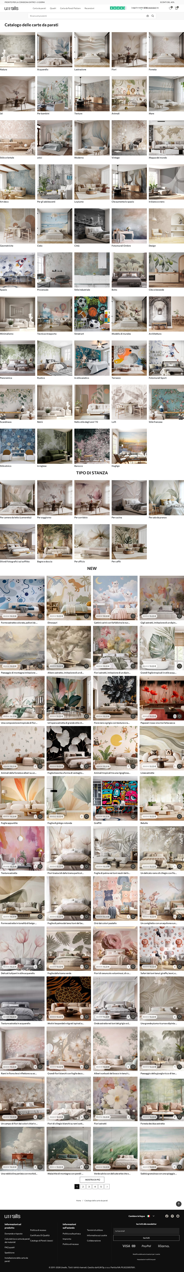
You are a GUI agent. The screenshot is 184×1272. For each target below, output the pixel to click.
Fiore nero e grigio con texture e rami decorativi (112, 722)
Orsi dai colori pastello (105, 923)
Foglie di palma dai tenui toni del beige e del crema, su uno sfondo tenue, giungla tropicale (66, 923)
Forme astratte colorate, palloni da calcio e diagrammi (19, 622)
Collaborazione (94, 1240)
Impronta (67, 1239)
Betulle (144, 823)
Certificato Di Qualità (39, 1235)
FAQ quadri (10, 1247)
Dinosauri (52, 622)
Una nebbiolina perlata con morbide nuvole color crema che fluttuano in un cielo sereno (19, 1173)
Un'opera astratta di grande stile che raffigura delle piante (66, 722)
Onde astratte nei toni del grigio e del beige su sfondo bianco (112, 1023)
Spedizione (9, 1252)
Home (78, 1200)
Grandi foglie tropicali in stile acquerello (159, 672)
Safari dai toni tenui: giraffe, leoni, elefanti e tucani (159, 973)
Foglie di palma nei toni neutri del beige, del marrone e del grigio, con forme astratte (112, 873)
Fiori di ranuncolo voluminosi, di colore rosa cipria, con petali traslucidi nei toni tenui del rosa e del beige (112, 973)
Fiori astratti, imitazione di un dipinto (112, 672)
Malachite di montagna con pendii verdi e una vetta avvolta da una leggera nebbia (66, 1173)
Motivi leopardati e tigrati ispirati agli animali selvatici (66, 1023)
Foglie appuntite (9, 823)
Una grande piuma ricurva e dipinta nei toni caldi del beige (159, 1023)
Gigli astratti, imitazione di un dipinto (159, 622)
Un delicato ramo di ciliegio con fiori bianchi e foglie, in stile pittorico (159, 873)
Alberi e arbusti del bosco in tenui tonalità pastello (112, 1073)
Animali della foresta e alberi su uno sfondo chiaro (19, 772)
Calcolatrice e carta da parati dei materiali (17, 1240)
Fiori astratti (100, 1123)
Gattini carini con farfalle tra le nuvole (112, 622)
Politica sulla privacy (72, 1233)
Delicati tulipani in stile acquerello (18, 973)
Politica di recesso (38, 1230)
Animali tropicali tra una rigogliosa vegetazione (112, 772)
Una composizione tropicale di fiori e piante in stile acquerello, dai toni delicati (19, 722)
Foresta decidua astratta (153, 1123)
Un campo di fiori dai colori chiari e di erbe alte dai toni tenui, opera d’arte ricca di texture (19, 1123)
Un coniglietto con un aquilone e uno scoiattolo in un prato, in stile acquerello (159, 923)
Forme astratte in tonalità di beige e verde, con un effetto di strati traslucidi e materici (19, 923)
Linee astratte (147, 772)
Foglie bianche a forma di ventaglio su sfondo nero (66, 772)
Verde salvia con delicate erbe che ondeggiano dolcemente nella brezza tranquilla (112, 1173)
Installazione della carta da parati (16, 1259)
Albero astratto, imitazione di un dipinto (66, 672)
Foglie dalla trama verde (59, 973)
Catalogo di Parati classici (41, 1240)
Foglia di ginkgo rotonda (60, 823)
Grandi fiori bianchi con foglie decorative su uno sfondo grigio (66, 1073)
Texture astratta (9, 873)
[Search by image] (148, 16)
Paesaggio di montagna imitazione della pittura (19, 672)
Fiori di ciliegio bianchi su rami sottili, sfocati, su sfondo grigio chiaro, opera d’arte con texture (66, 1123)
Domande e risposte (13, 1233)
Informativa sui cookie (97, 1235)
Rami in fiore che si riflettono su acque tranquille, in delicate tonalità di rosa (19, 1073)
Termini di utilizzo (95, 1230)
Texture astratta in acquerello (15, 1023)
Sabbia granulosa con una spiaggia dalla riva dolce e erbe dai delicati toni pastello (159, 1173)
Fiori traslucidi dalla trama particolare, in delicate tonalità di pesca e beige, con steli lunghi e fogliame (66, 873)
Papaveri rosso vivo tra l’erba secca (158, 722)
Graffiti (98, 823)
